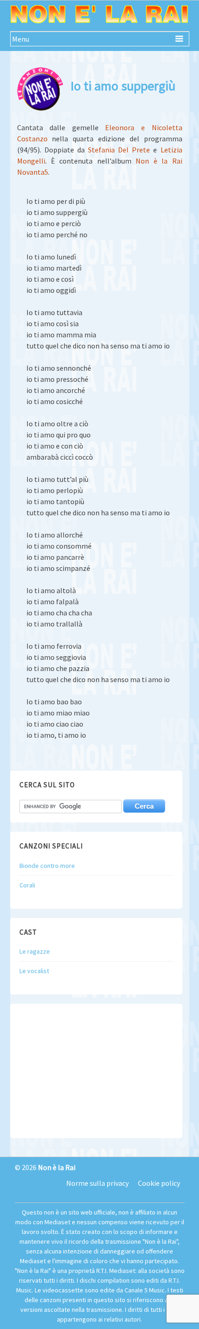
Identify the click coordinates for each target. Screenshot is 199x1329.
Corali (27, 885)
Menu (20, 39)
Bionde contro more (47, 865)
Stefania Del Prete (119, 149)
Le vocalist (34, 971)
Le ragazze (34, 951)
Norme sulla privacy (97, 1183)
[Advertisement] (96, 1071)
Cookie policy (159, 1183)
